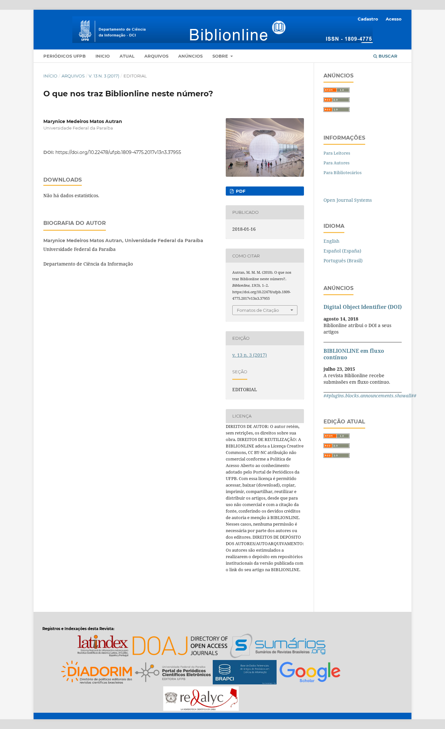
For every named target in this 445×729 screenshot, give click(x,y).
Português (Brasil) (343, 260)
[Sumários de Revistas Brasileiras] (277, 647)
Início (50, 75)
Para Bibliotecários (342, 172)
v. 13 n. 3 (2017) (104, 75)
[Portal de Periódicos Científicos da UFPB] (173, 673)
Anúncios (190, 56)
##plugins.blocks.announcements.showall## (369, 395)
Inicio (102, 56)
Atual (127, 56)
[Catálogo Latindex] (103, 647)
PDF (240, 191)
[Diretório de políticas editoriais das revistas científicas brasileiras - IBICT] (97, 673)
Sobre (220, 56)
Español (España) (342, 251)
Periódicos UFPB (64, 56)
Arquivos (156, 56)
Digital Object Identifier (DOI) (362, 306)
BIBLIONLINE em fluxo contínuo (353, 354)
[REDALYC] (201, 699)
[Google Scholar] (310, 673)
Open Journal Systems (347, 200)
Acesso (394, 18)
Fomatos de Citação (258, 310)
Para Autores (336, 163)
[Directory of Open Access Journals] (179, 647)
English (331, 241)
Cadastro (368, 18)
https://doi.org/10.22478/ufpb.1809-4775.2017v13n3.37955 (118, 152)
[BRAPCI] (244, 673)
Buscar (387, 56)
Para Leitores (336, 153)
